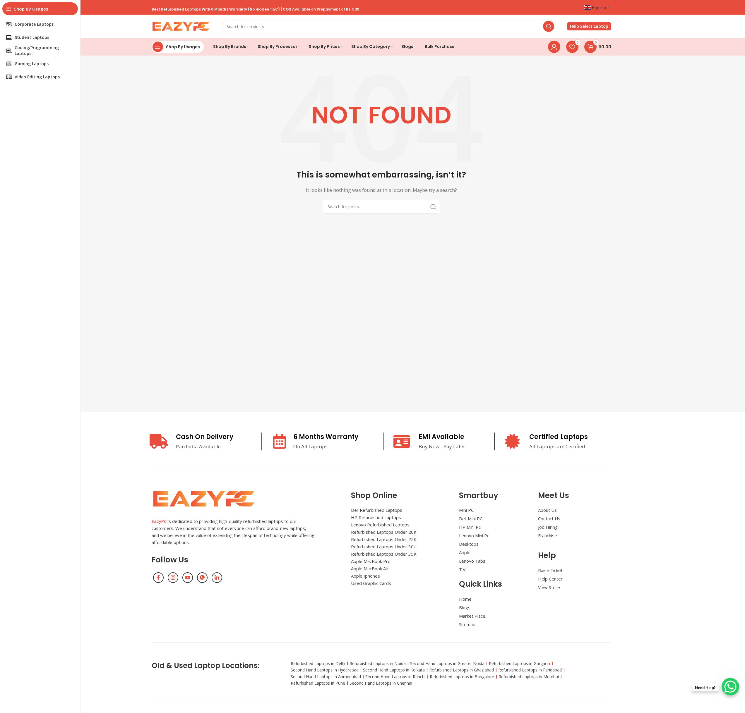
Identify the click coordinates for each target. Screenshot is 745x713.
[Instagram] (173, 577)
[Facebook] (158, 577)
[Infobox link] (589, 26)
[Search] (548, 26)
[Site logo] (181, 26)
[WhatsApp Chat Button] (730, 686)
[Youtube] (187, 577)
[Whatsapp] (202, 577)
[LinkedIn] (217, 577)
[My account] (554, 47)
